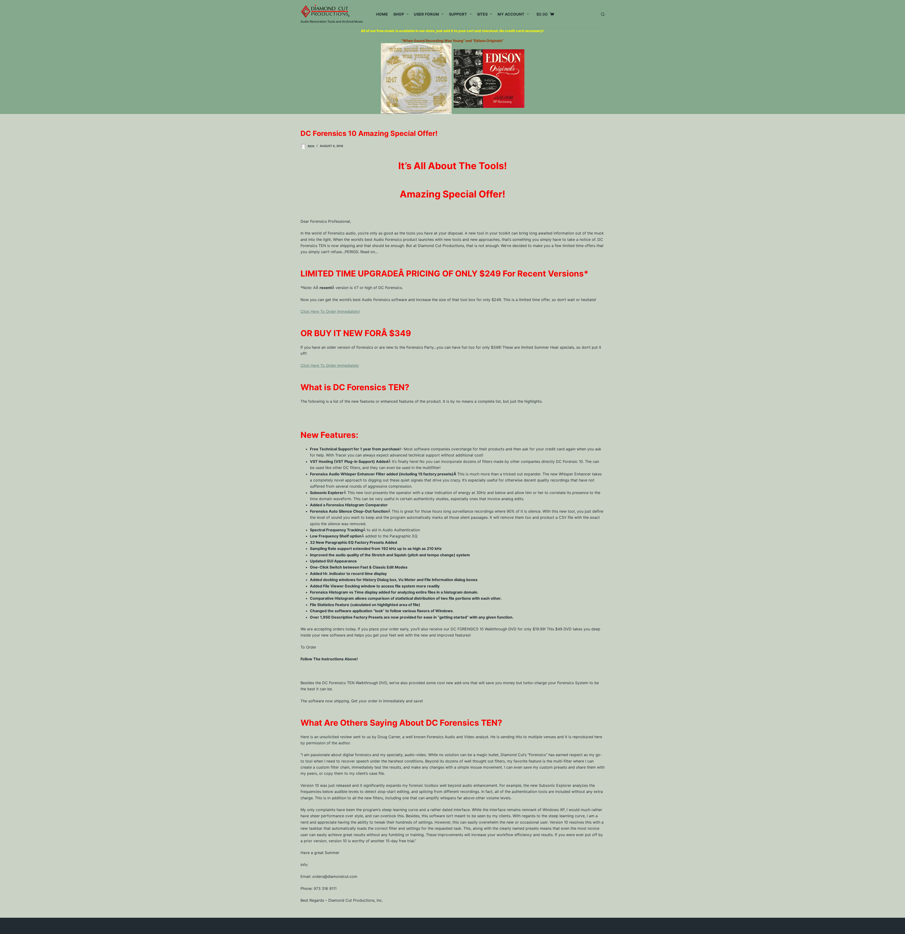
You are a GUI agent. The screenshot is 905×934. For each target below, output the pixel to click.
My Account (511, 14)
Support (458, 14)
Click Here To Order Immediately (329, 365)
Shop (398, 14)
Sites (482, 14)
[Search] (603, 14)
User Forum (426, 14)
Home (382, 14)
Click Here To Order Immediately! (330, 311)
